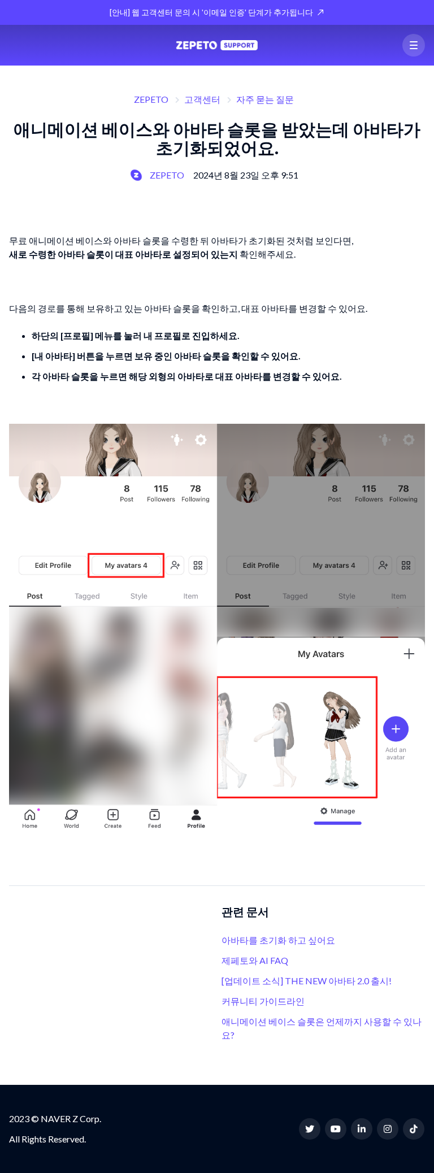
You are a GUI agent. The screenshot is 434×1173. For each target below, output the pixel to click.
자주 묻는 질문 (265, 99)
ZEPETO (151, 99)
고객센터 (202, 99)
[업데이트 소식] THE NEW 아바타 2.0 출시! (307, 980)
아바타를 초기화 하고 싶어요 (278, 940)
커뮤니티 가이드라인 (263, 1001)
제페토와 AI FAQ (255, 960)
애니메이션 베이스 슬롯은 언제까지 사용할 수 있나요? (322, 1028)
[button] (413, 45)
